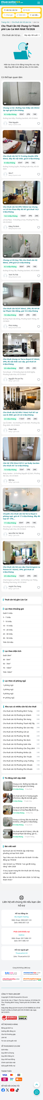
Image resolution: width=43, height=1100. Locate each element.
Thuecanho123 (24, 956)
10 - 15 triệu (8, 626)
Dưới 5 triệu (8, 613)
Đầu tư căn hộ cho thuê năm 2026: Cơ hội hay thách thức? (21, 878)
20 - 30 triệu (8, 634)
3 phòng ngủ (8, 693)
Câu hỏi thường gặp (8, 1034)
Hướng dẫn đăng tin (8, 1031)
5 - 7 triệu (7, 617)
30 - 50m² (7, 659)
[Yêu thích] (38, 123)
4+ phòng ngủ (8, 698)
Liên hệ (3, 1037)
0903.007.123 (26, 920)
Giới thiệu (4, 1050)
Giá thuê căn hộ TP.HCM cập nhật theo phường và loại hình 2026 (18, 852)
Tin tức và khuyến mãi (9, 1041)
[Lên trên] (37, 1084)
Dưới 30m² (7, 655)
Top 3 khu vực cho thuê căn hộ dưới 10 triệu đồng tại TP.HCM (20, 858)
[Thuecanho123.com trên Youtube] (12, 1090)
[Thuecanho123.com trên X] (7, 1090)
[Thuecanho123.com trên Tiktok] (17, 1090)
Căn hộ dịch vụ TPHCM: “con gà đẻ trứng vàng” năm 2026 (19, 865)
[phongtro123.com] (32, 973)
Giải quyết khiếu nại (8, 1066)
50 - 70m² (7, 664)
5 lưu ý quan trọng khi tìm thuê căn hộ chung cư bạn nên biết (21, 871)
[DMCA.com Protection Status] (23, 1018)
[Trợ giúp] (37, 1092)
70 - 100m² (7, 668)
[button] (39, 2)
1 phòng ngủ (8, 685)
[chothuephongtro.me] (32, 979)
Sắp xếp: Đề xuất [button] (31, 35)
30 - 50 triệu (8, 638)
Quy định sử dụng (7, 1053)
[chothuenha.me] (11, 979)
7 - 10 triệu (7, 621)
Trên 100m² (7, 672)
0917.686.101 (26, 938)
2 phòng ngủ (8, 689)
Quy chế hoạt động (8, 1059)
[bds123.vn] (11, 973)
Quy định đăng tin (7, 1056)
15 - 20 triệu (8, 630)
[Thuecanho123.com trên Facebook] (3, 1090)
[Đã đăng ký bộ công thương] (9, 1018)
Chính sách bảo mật (8, 1063)
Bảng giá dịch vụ (7, 1028)
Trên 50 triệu (8, 642)
